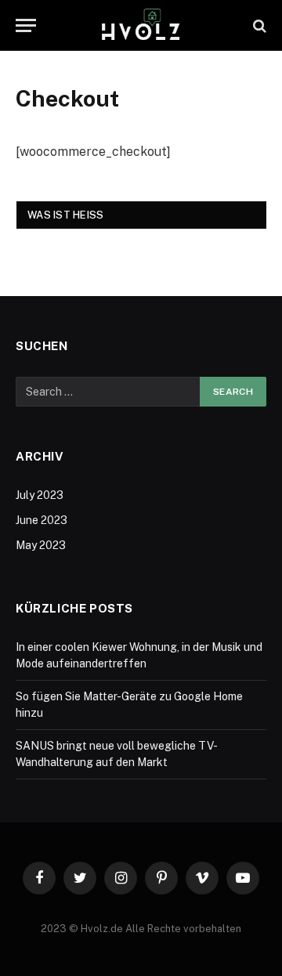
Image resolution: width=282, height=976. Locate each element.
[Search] (258, 25)
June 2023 (41, 520)
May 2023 (41, 545)
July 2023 (39, 495)
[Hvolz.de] (141, 25)
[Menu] (26, 25)
